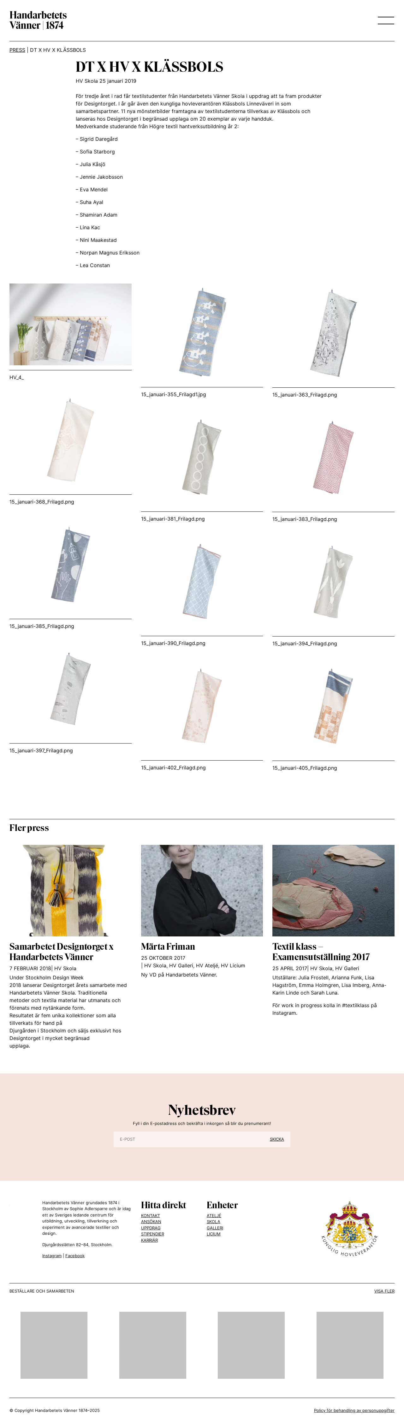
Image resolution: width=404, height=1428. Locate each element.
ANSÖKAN (151, 1221)
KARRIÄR (149, 1240)
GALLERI (215, 1227)
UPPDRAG (151, 1227)
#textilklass (355, 1005)
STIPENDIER (152, 1233)
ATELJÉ (214, 1215)
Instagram (52, 1255)
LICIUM (214, 1233)
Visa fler (384, 1291)
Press (17, 50)
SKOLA (213, 1221)
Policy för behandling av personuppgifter (354, 1410)
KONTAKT (150, 1215)
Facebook (75, 1255)
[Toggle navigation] (384, 20)
